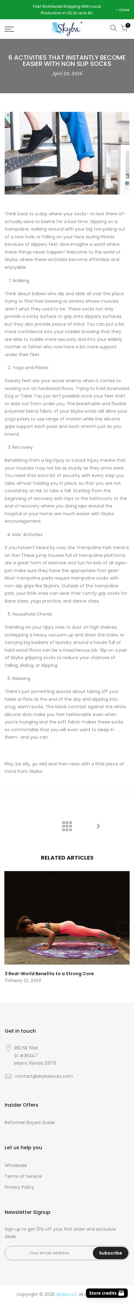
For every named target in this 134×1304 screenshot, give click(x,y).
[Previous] (11, 927)
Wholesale (16, 1165)
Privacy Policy (19, 1187)
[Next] (123, 927)
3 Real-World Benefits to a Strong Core (49, 974)
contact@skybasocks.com (44, 1076)
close (13, 9)
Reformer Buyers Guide (30, 1122)
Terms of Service (23, 1176)
